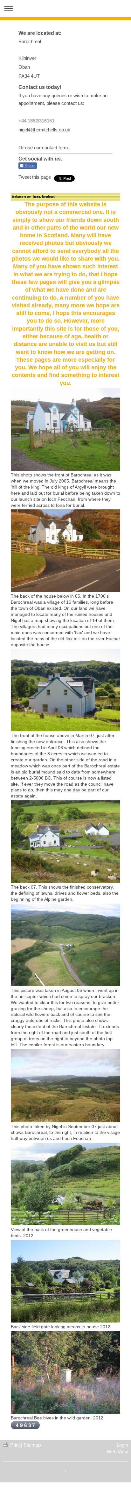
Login (122, 1445)
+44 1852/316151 (36, 120)
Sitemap (32, 1445)
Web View (117, 1451)
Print (15, 1445)
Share (30, 166)
